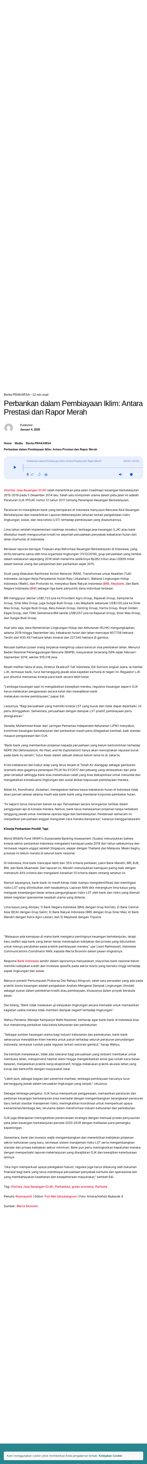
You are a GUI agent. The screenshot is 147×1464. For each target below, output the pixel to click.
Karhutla (101, 1186)
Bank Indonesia (28, 961)
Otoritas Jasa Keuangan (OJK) (25, 490)
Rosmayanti (24, 1196)
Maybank (117, 583)
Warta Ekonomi (27, 1206)
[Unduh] (46, 474)
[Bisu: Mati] (120, 474)
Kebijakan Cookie (110, 1455)
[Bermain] (15, 467)
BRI (106, 583)
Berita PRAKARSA (17, 394)
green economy (83, 1186)
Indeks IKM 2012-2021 (130, 9)
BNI (33, 588)
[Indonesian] (113, 14)
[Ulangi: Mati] (39, 474)
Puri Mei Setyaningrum (61, 1196)
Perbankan (62, 1186)
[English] (112, 4)
